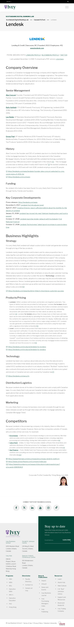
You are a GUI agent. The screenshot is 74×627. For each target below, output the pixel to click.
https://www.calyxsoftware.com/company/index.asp (27, 462)
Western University (50, 623)
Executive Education (12, 599)
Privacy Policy (38, 623)
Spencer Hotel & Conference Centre (28, 556)
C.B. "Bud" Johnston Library (61, 591)
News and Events (44, 588)
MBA (10, 582)
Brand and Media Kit (61, 604)
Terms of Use (27, 623)
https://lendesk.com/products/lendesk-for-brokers (27, 347)
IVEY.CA (9, 1)
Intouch (44, 584)
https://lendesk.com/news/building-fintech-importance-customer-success (36, 291)
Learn (60, 579)
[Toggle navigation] (66, 7)
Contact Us (29, 585)
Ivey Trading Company (62, 610)
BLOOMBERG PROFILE (50, 55)
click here (60, 59)
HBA (10, 579)
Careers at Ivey (28, 589)
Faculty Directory (28, 580)
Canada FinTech (39, 20)
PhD (10, 604)
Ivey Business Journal (46, 594)
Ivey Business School (10, 542)
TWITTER (63, 55)
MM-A (11, 595)
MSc (10, 586)
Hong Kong (12, 607)
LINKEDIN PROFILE (33, 55)
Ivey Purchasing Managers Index (45, 602)
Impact (43, 581)
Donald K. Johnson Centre (28, 542)
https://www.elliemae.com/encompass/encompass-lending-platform (33, 459)
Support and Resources (62, 598)
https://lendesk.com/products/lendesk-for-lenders (27, 349)
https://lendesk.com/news (27, 202)
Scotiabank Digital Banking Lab (17, 20)
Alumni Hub (61, 582)
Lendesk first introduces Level (32, 205)
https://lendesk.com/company (19, 177)
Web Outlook (62, 586)
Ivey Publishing (44, 610)
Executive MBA (12, 590)
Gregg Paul (10, 136)
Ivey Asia (9, 556)
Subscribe (67, 540)
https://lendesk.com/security (18, 376)
